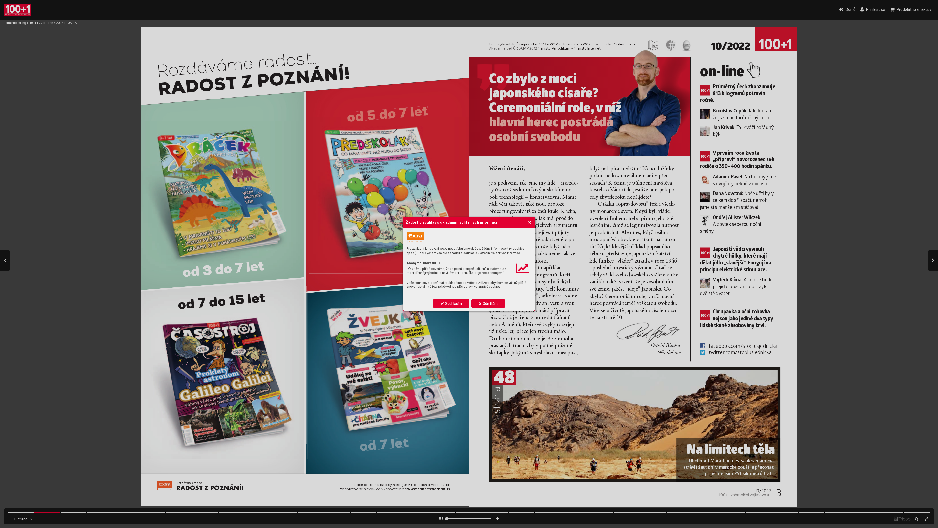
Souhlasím (453, 303)
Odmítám (490, 303)
